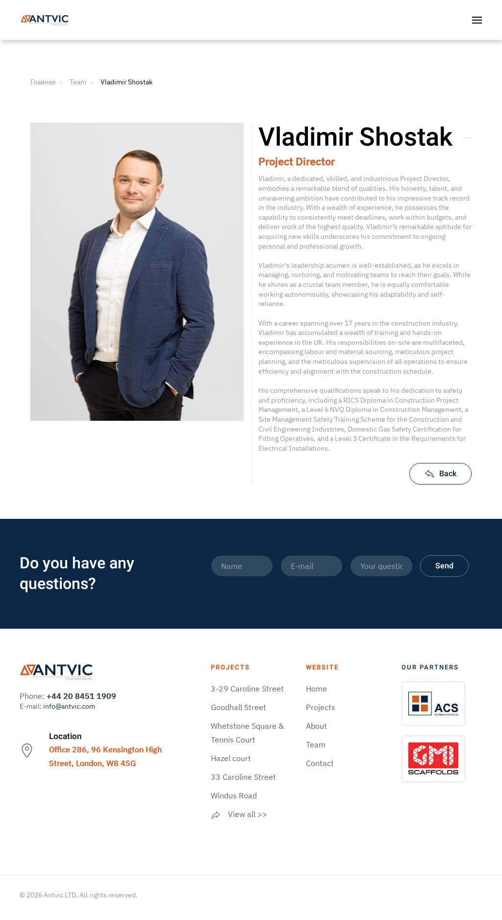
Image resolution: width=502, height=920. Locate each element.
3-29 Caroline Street (247, 688)
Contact (320, 763)
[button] (477, 20)
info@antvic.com (69, 706)
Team (316, 744)
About (316, 726)
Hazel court (231, 758)
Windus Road (234, 795)
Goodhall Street (238, 707)
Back (447, 474)
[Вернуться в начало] (44, 20)
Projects (320, 707)
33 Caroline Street (243, 777)
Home (316, 688)
